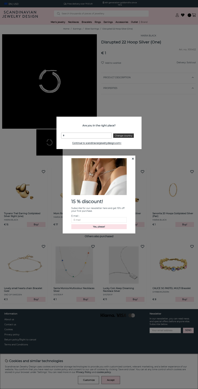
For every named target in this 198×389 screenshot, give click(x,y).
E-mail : (75, 215)
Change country (123, 135)
